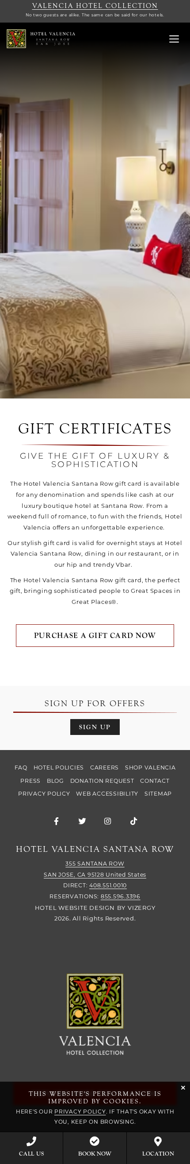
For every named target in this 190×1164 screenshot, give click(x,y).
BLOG (55, 780)
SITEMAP (158, 793)
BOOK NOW (94, 1153)
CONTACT (154, 780)
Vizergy (141, 907)
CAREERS (104, 767)
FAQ (21, 767)
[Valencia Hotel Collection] (95, 1014)
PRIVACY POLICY (44, 793)
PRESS (30, 780)
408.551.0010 (108, 885)
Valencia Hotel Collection (95, 6)
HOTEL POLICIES (59, 767)
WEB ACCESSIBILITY (107, 793)
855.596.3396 (121, 896)
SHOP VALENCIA (150, 767)
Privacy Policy (80, 1111)
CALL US (31, 1153)
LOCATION (158, 1153)
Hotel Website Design (75, 907)
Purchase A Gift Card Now (95, 635)
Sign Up (95, 727)
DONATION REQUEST (102, 780)
